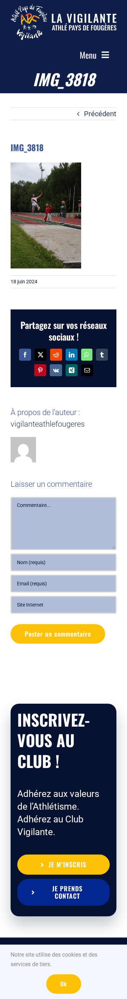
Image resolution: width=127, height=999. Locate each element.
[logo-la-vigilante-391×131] (63, 8)
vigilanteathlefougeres (48, 424)
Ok (63, 984)
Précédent (100, 114)
